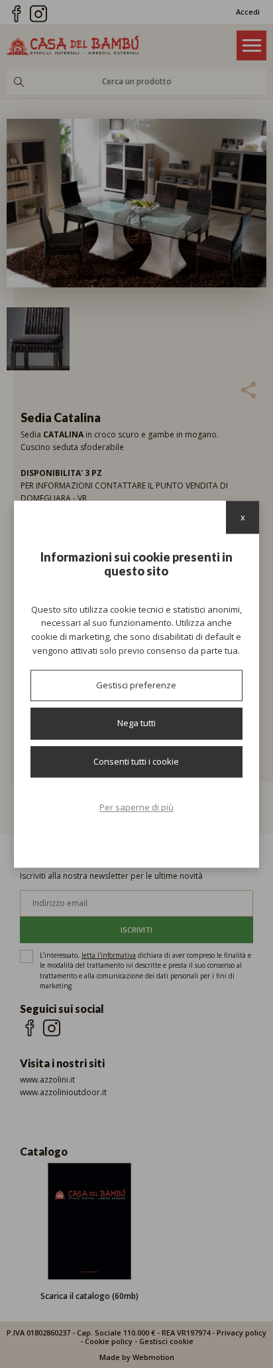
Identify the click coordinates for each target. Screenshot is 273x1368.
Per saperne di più (136, 808)
